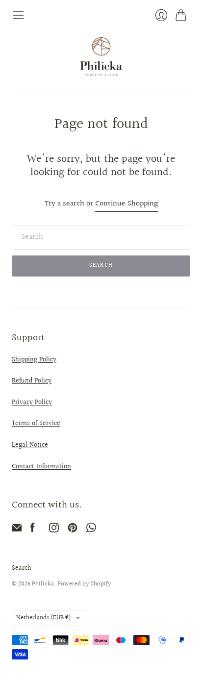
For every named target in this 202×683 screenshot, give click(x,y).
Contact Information (41, 466)
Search (21, 568)
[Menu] (18, 15)
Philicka (43, 584)
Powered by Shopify (84, 584)
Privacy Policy (32, 402)
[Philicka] (101, 56)
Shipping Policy (34, 359)
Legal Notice (30, 445)
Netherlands (43, 618)
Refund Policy (31, 381)
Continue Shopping (126, 204)
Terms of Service (36, 423)
